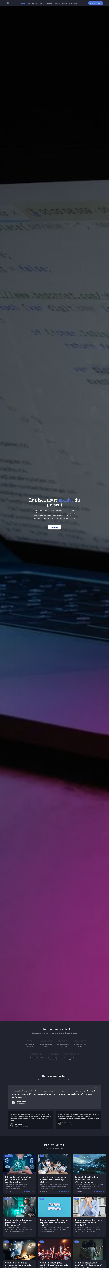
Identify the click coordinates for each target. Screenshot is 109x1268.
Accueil (23, 3)
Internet (42, 3)
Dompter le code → (95, 3)
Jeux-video (49, 3)
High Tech (34, 3)
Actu (28, 3)
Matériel (64, 3)
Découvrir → (54, 527)
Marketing (57, 3)
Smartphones (73, 3)
